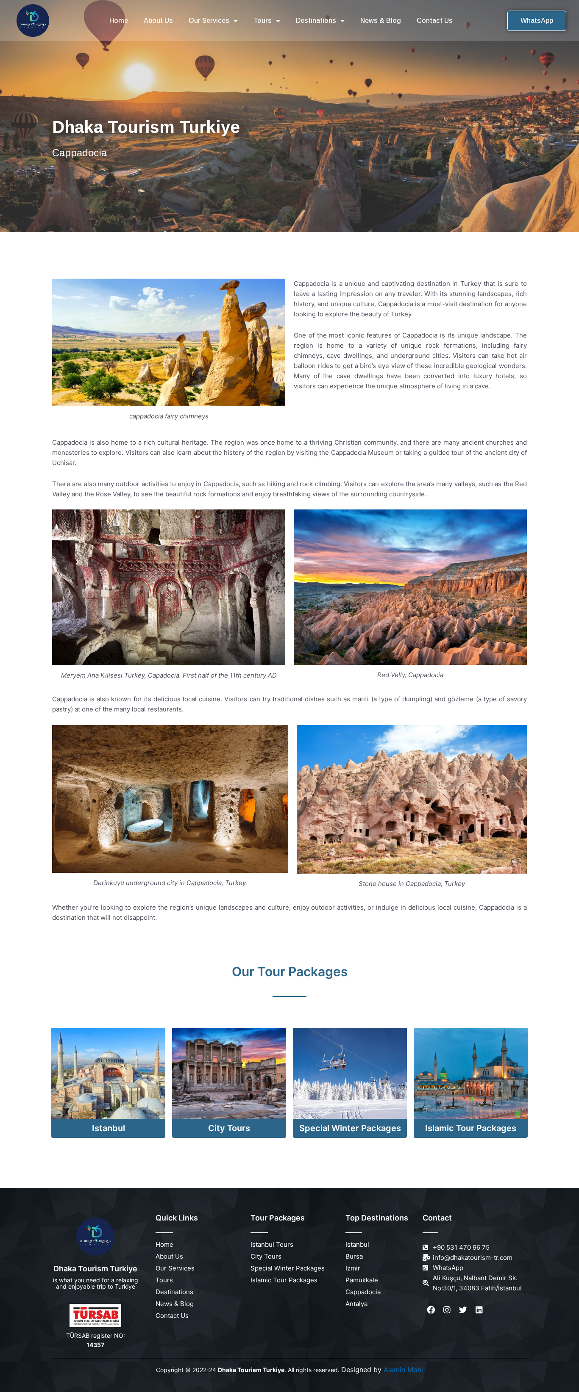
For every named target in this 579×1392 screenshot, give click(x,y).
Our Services (209, 20)
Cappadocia (363, 1292)
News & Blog (380, 20)
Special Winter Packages (350, 1128)
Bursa (354, 1256)
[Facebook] (431, 1310)
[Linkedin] (479, 1310)
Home (118, 20)
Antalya (356, 1304)
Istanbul (108, 1128)
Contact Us (435, 20)
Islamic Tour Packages (470, 1128)
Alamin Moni (403, 1369)
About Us (158, 20)
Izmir (352, 1268)
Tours (262, 20)
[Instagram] (447, 1310)
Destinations (316, 20)
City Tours (229, 1128)
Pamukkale (361, 1280)
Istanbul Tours (272, 1244)
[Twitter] (463, 1310)
